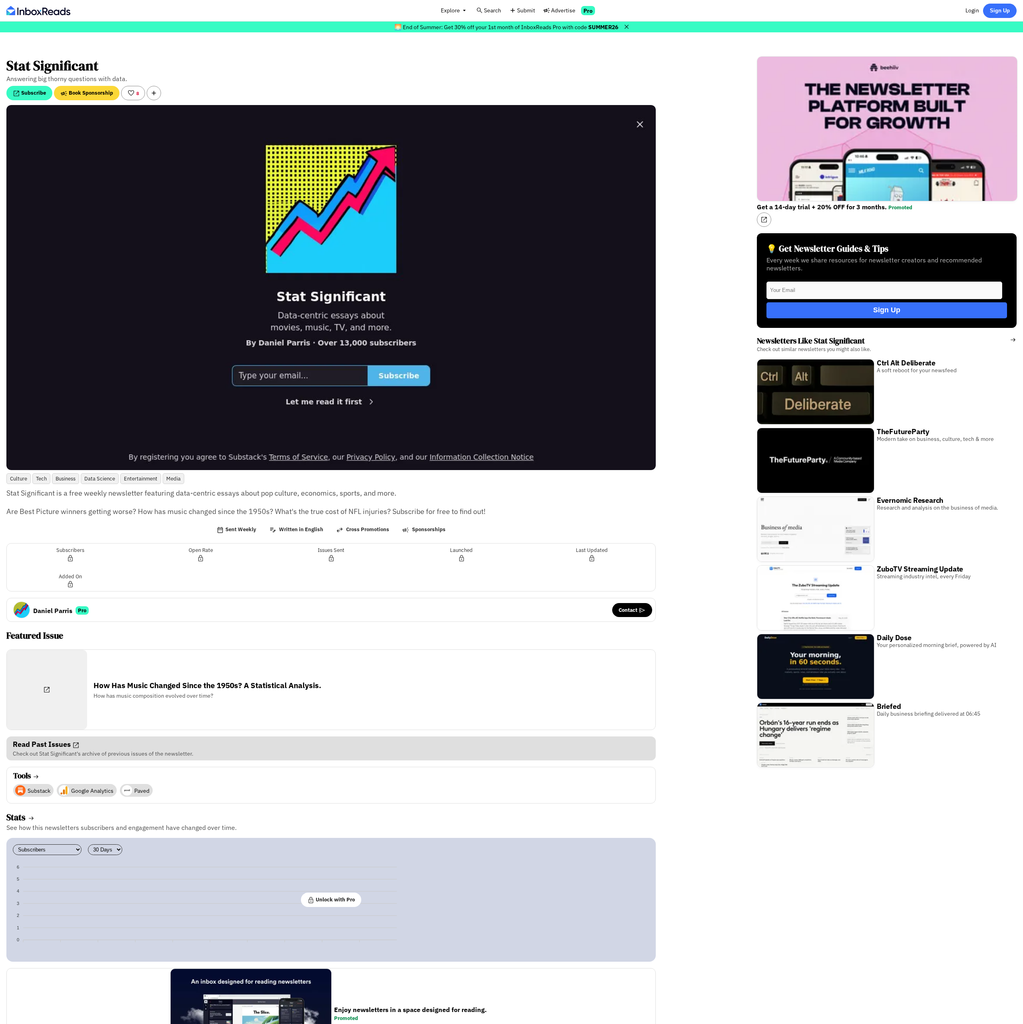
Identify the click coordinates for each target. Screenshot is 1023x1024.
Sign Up (1000, 11)
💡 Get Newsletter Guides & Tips (827, 248)
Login (972, 10)
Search (492, 10)
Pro (588, 10)
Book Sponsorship (90, 92)
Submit (526, 10)
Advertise (563, 10)
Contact (629, 609)
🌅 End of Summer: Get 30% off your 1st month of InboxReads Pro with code (506, 27)
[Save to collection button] (154, 93)
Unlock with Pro (334, 899)
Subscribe (33, 92)
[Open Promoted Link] (764, 219)
